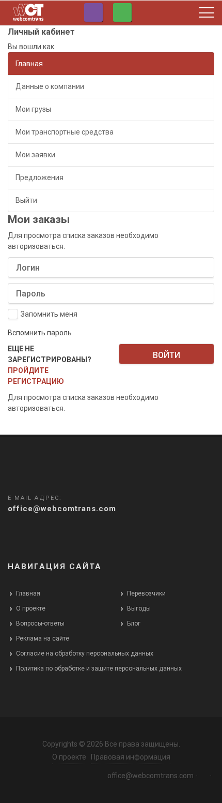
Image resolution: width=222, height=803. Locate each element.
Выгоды (139, 608)
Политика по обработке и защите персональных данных (99, 668)
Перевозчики (146, 593)
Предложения (39, 177)
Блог (133, 623)
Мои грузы (33, 109)
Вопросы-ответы (40, 623)
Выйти (26, 200)
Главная (29, 64)
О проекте (30, 608)
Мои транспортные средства (64, 132)
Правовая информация (130, 757)
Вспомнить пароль (40, 333)
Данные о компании (49, 86)
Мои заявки (35, 155)
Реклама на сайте (42, 638)
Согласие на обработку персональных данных (84, 653)
